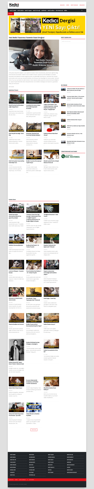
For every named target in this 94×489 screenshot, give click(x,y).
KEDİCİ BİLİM (20, 10)
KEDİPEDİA (43, 10)
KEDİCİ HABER (13, 10)
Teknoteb (58, 484)
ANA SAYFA (62, 5)
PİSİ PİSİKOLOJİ (59, 10)
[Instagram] (84, 10)
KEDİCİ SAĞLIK (51, 10)
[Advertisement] (34, 187)
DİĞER (65, 10)
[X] (82, 10)
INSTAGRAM (31, 479)
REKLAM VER (82, 5)
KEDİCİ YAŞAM (28, 10)
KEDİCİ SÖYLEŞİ (36, 10)
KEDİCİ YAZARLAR (74, 5)
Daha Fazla (34, 429)
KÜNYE (67, 5)
